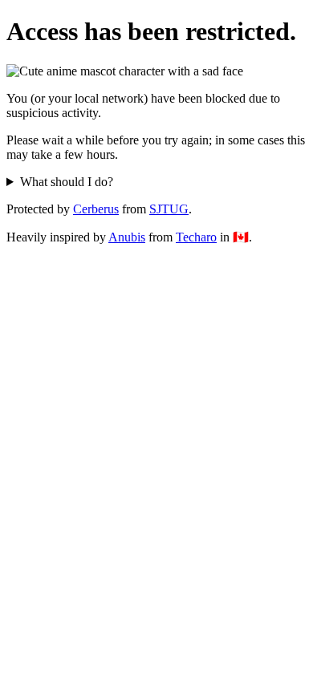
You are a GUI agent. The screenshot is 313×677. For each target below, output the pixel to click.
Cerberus (96, 209)
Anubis (126, 237)
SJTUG (169, 209)
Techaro (196, 237)
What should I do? (66, 182)
